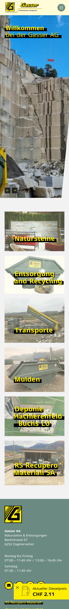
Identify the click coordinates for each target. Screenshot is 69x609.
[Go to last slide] (7, 190)
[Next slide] (15, 190)
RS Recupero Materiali (23, 602)
